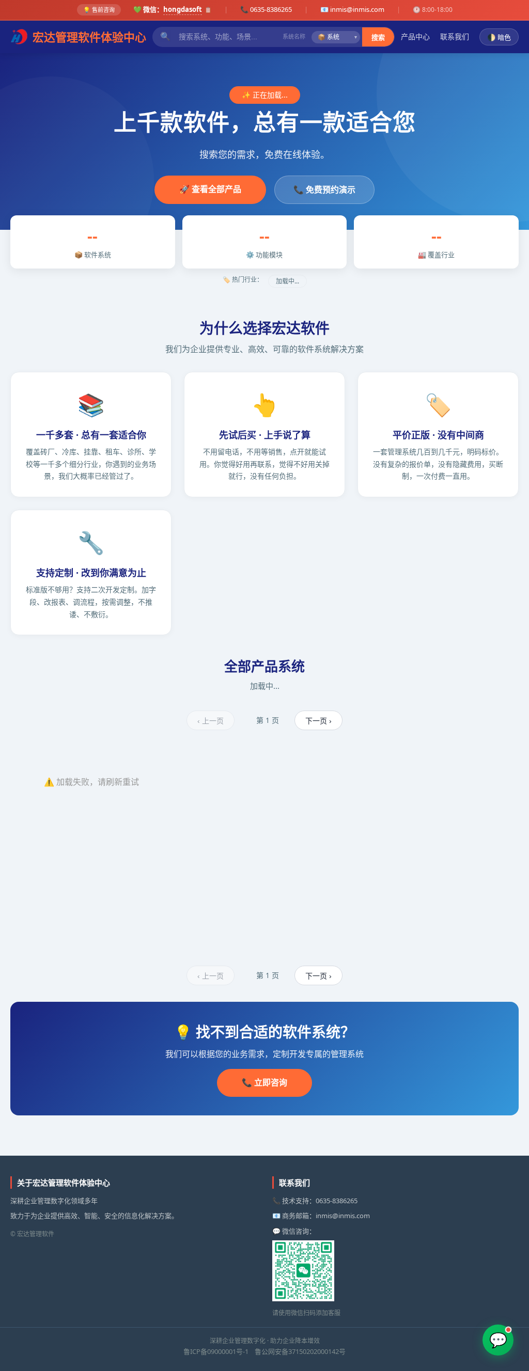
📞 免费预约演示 (324, 189)
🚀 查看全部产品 (210, 189)
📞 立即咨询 (264, 1082)
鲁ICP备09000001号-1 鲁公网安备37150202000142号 (264, 1351)
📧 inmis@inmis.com (352, 9)
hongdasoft (182, 9)
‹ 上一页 (210, 721)
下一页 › (318, 721)
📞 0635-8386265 (266, 9)
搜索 (378, 37)
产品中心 (415, 36)
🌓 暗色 (499, 37)
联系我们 (454, 36)
